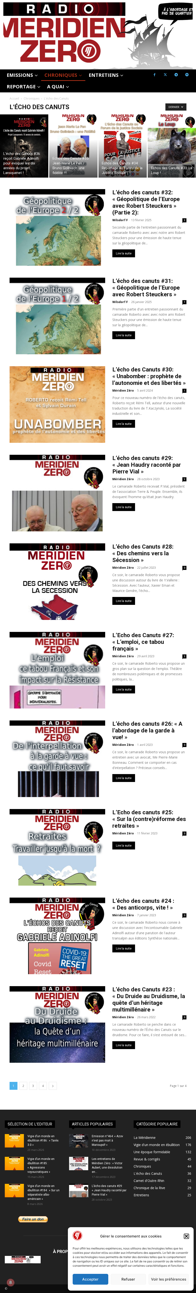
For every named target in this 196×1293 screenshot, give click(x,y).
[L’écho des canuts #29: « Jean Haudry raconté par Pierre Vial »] (78, 1190)
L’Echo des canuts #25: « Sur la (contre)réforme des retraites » (149, 819)
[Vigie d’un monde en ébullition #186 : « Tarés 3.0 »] (14, 1140)
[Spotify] (187, 75)
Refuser (128, 1279)
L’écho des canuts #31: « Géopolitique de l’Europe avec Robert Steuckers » (146, 288)
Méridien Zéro (123, 390)
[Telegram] (176, 75)
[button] (186, 1236)
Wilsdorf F (120, 220)
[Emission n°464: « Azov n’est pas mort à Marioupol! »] (78, 1140)
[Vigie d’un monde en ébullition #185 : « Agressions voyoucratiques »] (14, 1163)
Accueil (14, 98)
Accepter (90, 1279)
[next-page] (53, 1086)
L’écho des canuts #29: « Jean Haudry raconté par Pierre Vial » (146, 465)
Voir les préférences (168, 1279)
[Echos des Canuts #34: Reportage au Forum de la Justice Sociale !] (122, 146)
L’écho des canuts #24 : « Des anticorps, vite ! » (143, 904)
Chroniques (31, 98)
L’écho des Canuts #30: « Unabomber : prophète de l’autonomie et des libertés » (149, 376)
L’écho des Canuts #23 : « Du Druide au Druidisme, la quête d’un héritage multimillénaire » (148, 999)
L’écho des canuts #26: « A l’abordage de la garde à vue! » (147, 730)
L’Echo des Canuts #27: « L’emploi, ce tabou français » (143, 642)
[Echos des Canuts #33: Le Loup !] (172, 146)
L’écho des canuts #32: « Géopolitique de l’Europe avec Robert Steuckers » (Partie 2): (146, 202)
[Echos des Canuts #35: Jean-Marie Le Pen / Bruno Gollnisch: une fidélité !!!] (73, 146)
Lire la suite (123, 253)
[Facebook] (154, 75)
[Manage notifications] (10, 1282)
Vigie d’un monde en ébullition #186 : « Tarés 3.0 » (43, 1141)
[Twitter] (165, 75)
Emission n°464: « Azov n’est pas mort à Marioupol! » (107, 1141)
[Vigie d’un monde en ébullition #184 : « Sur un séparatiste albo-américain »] (14, 1190)
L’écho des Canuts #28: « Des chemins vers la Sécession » (143, 553)
